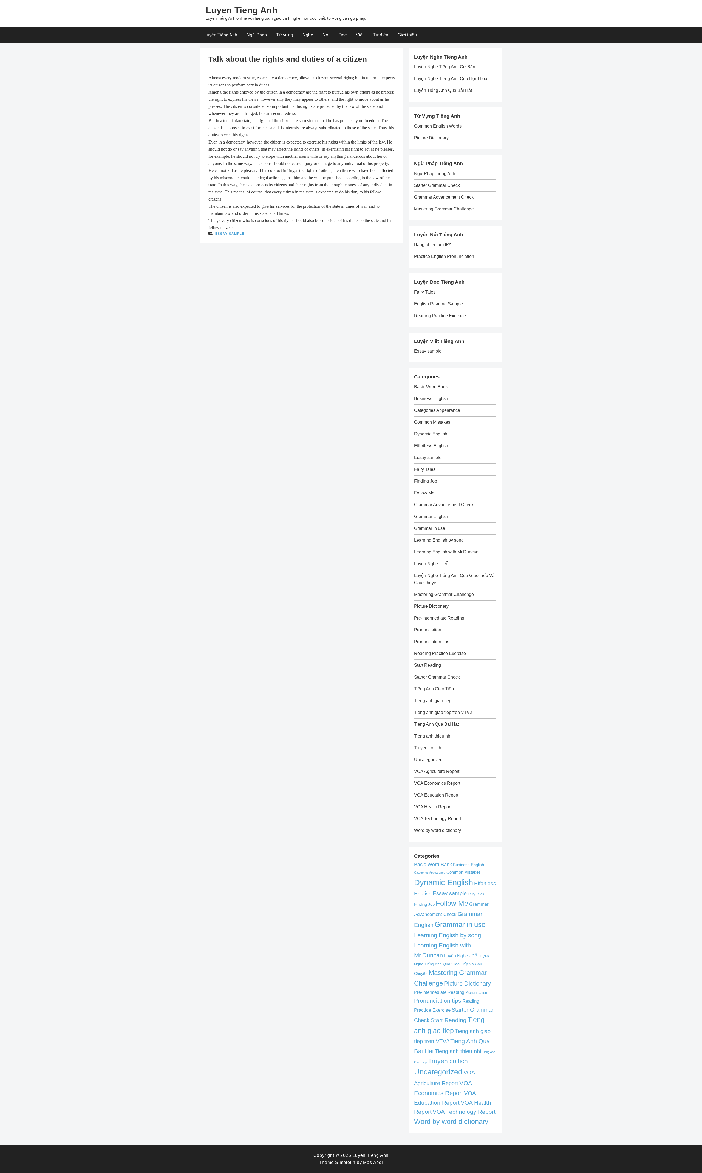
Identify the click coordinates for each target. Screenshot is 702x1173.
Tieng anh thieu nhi (432, 736)
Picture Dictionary (431, 138)
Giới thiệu (407, 35)
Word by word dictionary (437, 830)
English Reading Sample (438, 304)
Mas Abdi (373, 1162)
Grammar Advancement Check (444, 197)
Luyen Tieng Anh (242, 10)
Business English (431, 398)
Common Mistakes (432, 422)
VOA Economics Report (437, 783)
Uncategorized (428, 759)
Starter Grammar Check (437, 185)
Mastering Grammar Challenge (444, 209)
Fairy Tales (424, 292)
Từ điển (380, 35)
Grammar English (431, 516)
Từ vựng (284, 35)
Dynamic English (430, 434)
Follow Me (424, 493)
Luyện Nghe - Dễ (460, 955)
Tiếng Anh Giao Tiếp (434, 689)
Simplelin (345, 1162)
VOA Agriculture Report (436, 771)
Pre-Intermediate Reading (439, 618)
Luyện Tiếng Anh (220, 35)
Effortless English (431, 445)
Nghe (307, 35)
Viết (360, 35)
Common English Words (438, 126)
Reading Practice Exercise (440, 653)
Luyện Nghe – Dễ (431, 563)
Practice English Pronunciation (444, 256)
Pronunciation (427, 630)
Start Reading (427, 665)
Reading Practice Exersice (440, 315)
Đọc (343, 35)
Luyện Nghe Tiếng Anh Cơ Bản (444, 66)
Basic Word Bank (431, 386)
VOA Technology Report (437, 818)
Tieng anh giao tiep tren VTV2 (443, 712)
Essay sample (230, 233)
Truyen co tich (427, 748)
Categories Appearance (437, 410)
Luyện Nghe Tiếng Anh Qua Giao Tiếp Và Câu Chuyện (451, 965)
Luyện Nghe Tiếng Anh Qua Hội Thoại (451, 78)
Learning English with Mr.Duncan (446, 552)
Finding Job (425, 481)
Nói (325, 35)
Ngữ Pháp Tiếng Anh (434, 173)
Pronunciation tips (431, 641)
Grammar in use (429, 528)
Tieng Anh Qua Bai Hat (436, 724)
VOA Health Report (432, 806)
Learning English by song (439, 540)
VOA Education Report (436, 795)
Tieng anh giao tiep (432, 700)
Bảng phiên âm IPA (433, 244)
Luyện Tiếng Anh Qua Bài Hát (443, 90)
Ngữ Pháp (257, 35)
